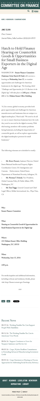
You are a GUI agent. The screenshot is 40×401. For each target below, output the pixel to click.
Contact (25, 392)
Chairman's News (20, 19)
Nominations (16, 384)
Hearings (12, 380)
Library (26, 384)
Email (8, 301)
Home (3, 19)
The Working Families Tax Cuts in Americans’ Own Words (17, 335)
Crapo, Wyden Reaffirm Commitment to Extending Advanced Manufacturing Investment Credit (19, 352)
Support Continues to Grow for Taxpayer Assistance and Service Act (16, 343)
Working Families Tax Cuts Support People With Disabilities (18, 326)
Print (3, 301)
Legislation (22, 380)
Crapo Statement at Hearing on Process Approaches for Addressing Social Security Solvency (19, 361)
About (4, 380)
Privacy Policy (16, 392)
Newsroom (33, 380)
